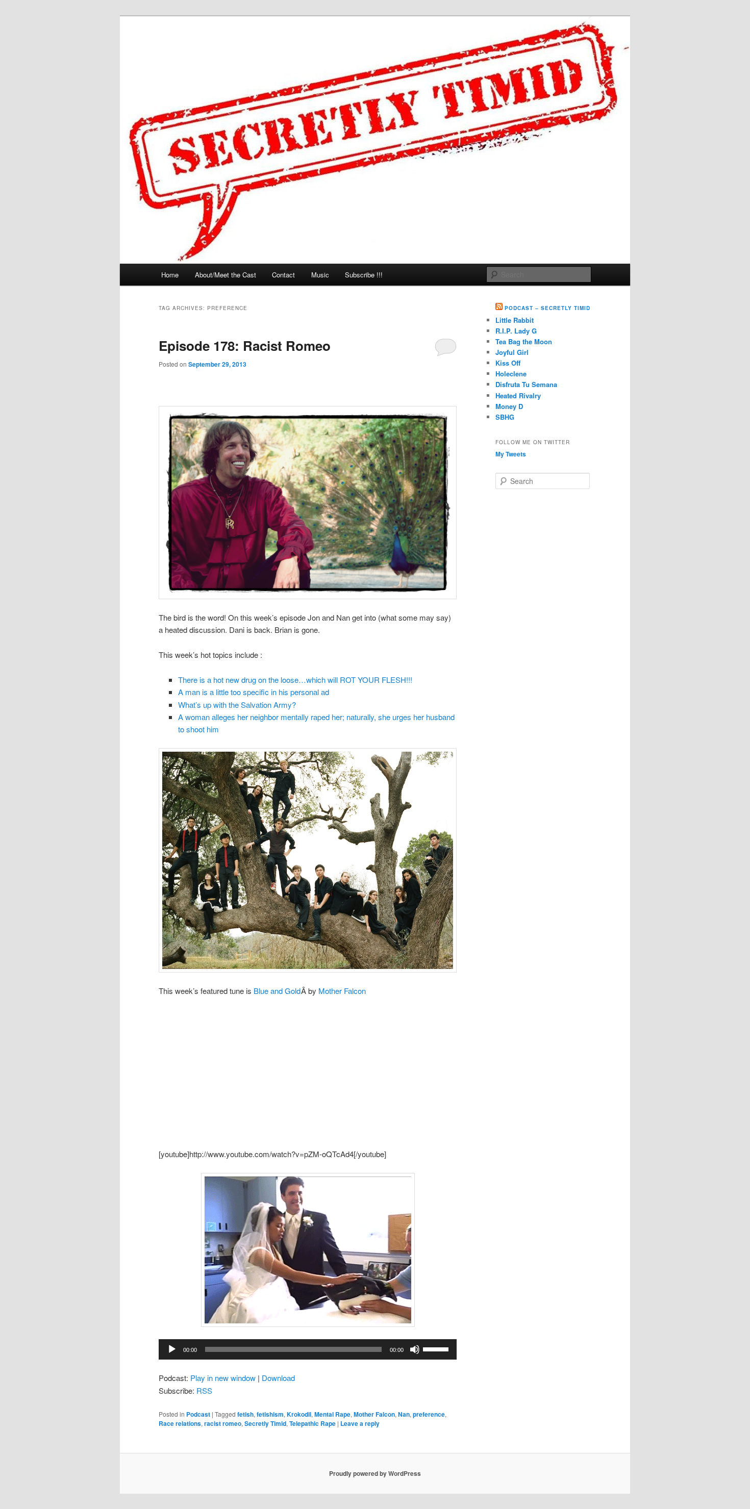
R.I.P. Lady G (516, 331)
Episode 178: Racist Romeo (245, 345)
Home (170, 274)
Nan (404, 1414)
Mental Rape (332, 1414)
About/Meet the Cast (225, 274)
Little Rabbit (514, 320)
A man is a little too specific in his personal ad (253, 691)
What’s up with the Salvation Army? (237, 704)
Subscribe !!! (364, 274)
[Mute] (415, 1349)
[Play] (172, 1349)
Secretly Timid (265, 1423)
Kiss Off (507, 363)
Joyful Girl (512, 352)
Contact (283, 274)
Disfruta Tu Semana (526, 384)
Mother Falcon (342, 990)
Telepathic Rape (312, 1423)
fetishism (270, 1414)
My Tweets (510, 453)
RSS (204, 1390)
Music (320, 274)
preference (429, 1414)
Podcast (198, 1414)
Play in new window (223, 1377)
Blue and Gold (277, 990)
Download (278, 1377)
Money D (509, 406)
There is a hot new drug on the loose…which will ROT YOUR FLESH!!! (295, 679)
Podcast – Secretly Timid (547, 308)
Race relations (180, 1423)
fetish (245, 1414)
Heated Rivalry (518, 395)
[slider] (437, 1348)
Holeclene (511, 373)
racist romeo (222, 1423)
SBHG (504, 417)
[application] (308, 1349)
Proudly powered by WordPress (375, 1473)
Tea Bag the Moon (523, 341)
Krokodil (299, 1414)
